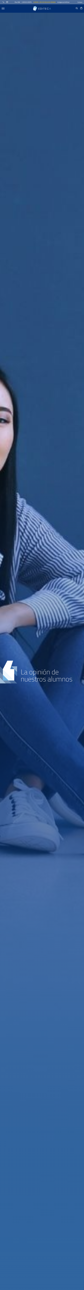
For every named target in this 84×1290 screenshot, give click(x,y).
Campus (79, 2)
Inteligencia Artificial (63, 2)
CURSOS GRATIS (27, 2)
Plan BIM (17, 2)
